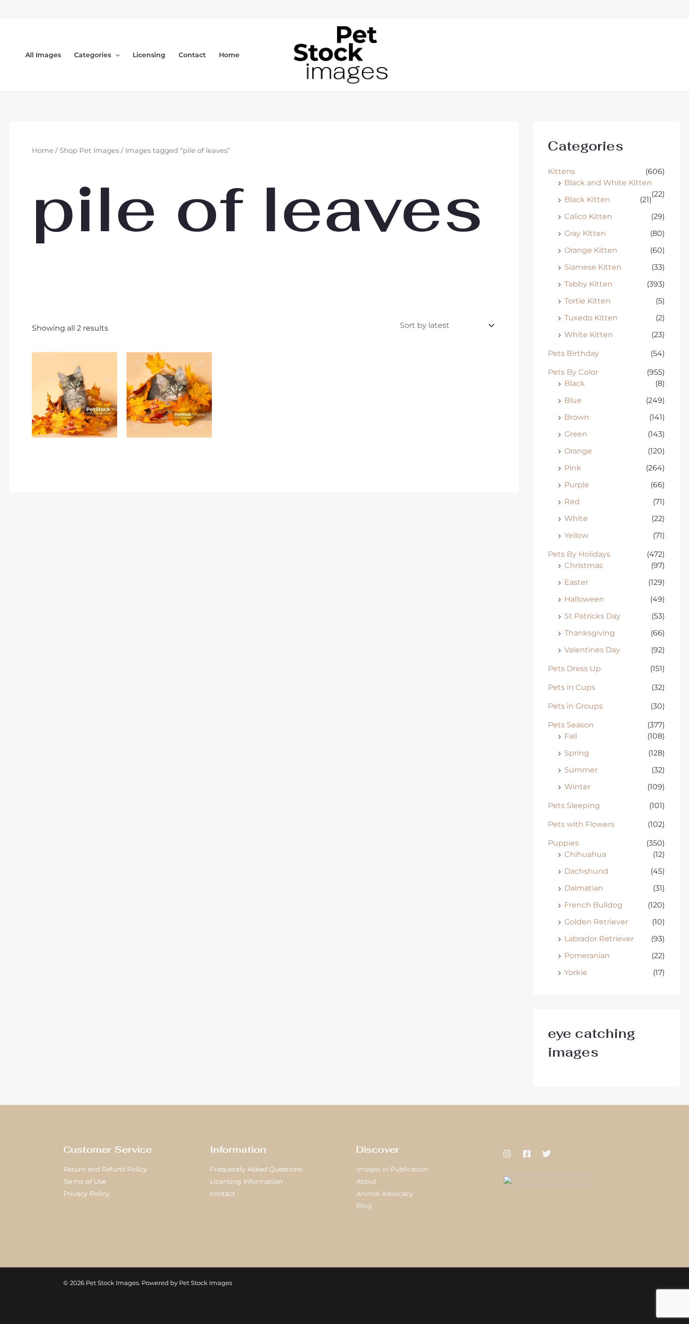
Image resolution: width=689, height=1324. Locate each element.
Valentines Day (592, 649)
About (366, 1181)
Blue (573, 400)
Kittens (561, 171)
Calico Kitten (588, 216)
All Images (43, 55)
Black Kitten (587, 199)
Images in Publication (392, 1169)
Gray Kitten (585, 233)
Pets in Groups (575, 706)
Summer (581, 769)
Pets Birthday (573, 353)
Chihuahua (585, 854)
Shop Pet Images (89, 150)
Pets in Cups (571, 687)
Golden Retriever (596, 921)
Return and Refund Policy (105, 1169)
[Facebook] (527, 1154)
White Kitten (588, 334)
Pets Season (571, 724)
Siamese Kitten (593, 267)
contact (222, 1193)
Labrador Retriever (599, 938)
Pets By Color (573, 372)
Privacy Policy (86, 1193)
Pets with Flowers (581, 824)
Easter (576, 582)
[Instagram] (507, 1154)
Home (229, 55)
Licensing (149, 55)
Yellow (576, 535)
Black (574, 383)
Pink (572, 467)
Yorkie (575, 972)
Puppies (563, 843)
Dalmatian (583, 888)
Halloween (584, 599)
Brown (576, 417)
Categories (92, 55)
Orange (578, 450)
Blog (364, 1206)
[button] (115, 54)
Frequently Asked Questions (256, 1169)
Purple (576, 484)
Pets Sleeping (574, 805)
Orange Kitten (590, 250)
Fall (570, 736)
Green (575, 434)
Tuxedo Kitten (591, 317)
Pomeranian (587, 955)
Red (572, 501)
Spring (576, 753)
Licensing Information (246, 1181)
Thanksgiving (589, 632)
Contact (192, 55)
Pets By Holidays (579, 554)
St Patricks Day (592, 616)
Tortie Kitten (587, 300)
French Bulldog (593, 904)
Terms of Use (84, 1181)
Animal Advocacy (384, 1193)
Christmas (583, 565)
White (576, 518)
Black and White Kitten (608, 182)
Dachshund (586, 871)
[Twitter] (546, 1154)
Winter (577, 786)
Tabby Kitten (588, 284)
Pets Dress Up (574, 668)
